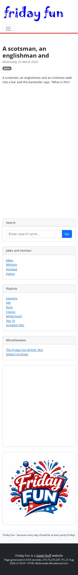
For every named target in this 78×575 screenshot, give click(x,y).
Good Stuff (43, 556)
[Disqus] (39, 151)
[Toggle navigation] (8, 29)
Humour (11, 269)
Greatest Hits (15, 325)
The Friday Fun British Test (24, 350)
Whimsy (11, 265)
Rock (9, 307)
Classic (11, 312)
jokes (7, 68)
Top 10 (10, 321)
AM (8, 303)
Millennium (14, 316)
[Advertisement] (39, 406)
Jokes (9, 260)
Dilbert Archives (17, 354)
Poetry (10, 274)
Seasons (11, 298)
